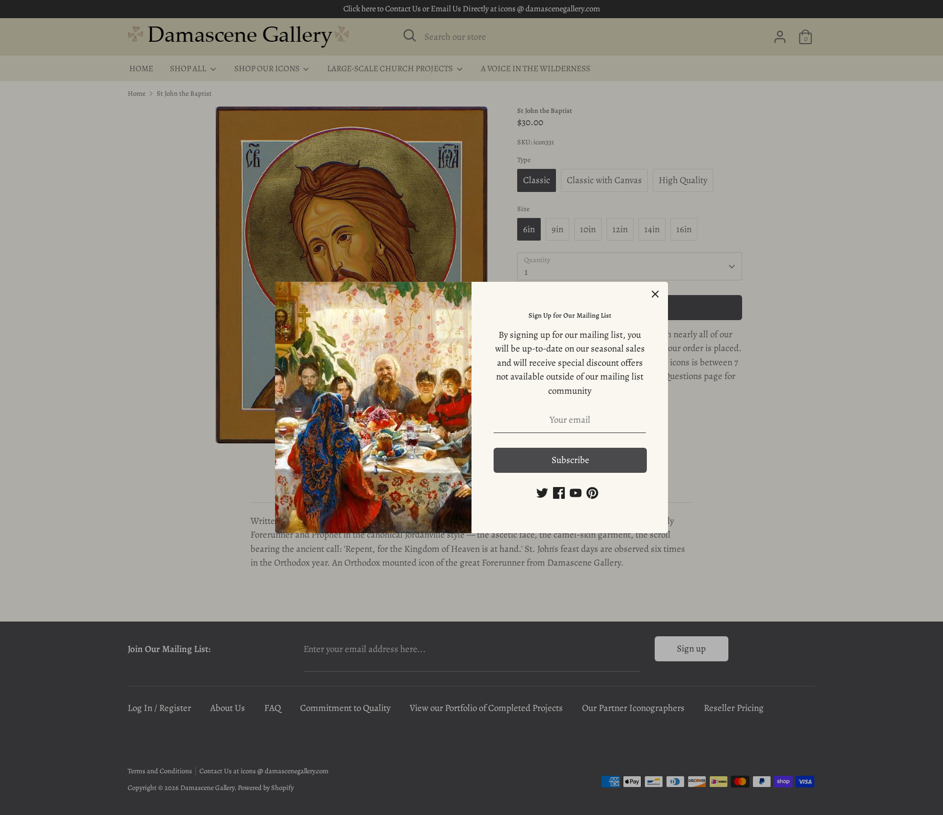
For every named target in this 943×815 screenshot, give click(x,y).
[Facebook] (559, 493)
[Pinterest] (592, 493)
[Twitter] (542, 493)
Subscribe (570, 460)
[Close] (655, 294)
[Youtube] (576, 493)
